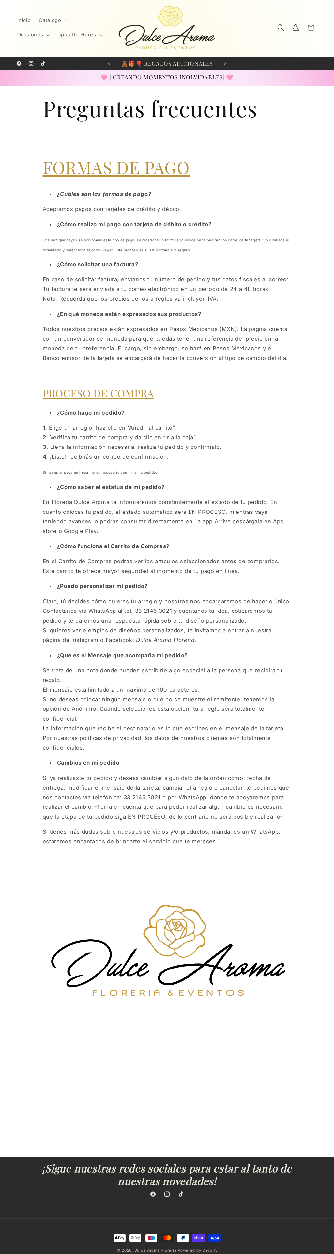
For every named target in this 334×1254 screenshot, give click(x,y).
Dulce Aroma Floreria (155, 1250)
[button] (52, 20)
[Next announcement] (225, 63)
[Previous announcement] (109, 63)
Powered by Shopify (197, 1250)
